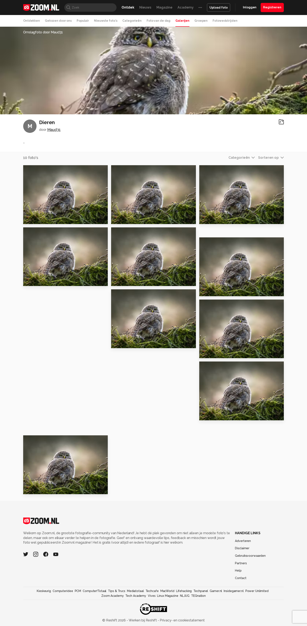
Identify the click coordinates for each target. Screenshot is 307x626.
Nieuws (145, 7)
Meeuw (207, 353)
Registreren (272, 7)
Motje (206, 415)
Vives (151, 595)
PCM (78, 591)
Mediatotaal (135, 591)
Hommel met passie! (132, 281)
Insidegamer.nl (234, 591)
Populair (83, 20)
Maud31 (54, 129)
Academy (186, 7)
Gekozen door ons (58, 20)
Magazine (164, 7)
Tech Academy (135, 595)
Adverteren (243, 541)
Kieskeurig (44, 591)
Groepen (201, 20)
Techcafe (152, 591)
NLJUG (184, 595)
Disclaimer (242, 548)
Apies (30, 489)
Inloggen (249, 7)
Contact (240, 578)
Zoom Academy (112, 595)
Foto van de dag (158, 20)
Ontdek (128, 7)
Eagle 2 (207, 219)
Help (238, 570)
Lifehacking (184, 591)
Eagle (206, 291)
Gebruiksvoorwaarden (250, 555)
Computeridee (63, 591)
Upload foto (218, 7)
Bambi (30, 219)
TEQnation (198, 595)
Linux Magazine (167, 595)
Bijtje (29, 281)
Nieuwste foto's (105, 20)
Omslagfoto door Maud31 (43, 32)
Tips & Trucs (116, 591)
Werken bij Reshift (143, 620)
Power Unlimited (257, 591)
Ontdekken (31, 20)
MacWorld (167, 591)
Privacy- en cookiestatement (182, 620)
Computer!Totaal (94, 591)
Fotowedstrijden (225, 20)
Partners (241, 563)
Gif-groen (122, 343)
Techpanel (200, 591)
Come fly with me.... (130, 219)
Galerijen (182, 20)
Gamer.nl (216, 591)
